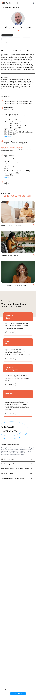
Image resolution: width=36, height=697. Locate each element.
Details (30, 50)
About (4, 50)
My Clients (17, 50)
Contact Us (18, 693)
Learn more (10, 332)
